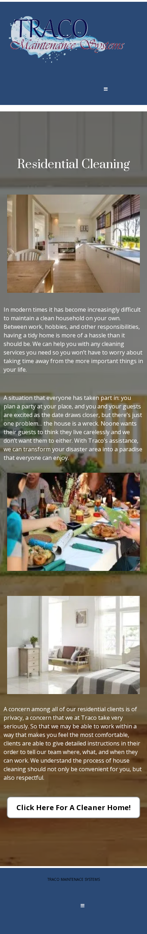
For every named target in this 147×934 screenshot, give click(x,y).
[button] (106, 89)
